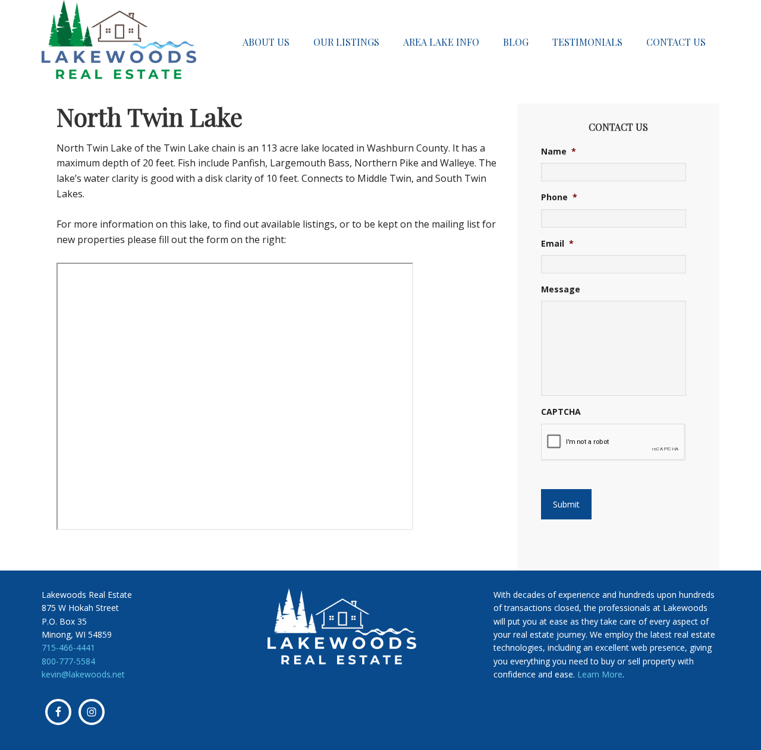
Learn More (599, 674)
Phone (559, 197)
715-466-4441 (68, 647)
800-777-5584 (68, 661)
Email (557, 243)
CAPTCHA (561, 411)
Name (558, 151)
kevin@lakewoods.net (83, 674)
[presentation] (613, 442)
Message (560, 289)
